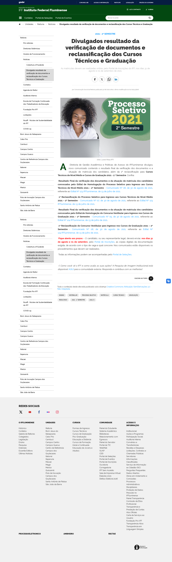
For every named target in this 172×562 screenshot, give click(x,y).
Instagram (57, 412)
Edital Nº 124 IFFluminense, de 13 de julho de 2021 (82, 220)
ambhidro (69, 534)
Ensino (61, 295)
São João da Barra (54, 484)
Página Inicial (20, 24)
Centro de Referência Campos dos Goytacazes (55, 451)
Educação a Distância (82, 439)
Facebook (39, 412)
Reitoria (40, 24)
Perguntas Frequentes (135, 470)
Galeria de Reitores (27, 434)
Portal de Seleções (44, 18)
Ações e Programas (135, 434)
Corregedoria (105, 467)
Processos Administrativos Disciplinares (133, 484)
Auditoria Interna (133, 439)
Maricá (48, 467)
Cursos (76, 422)
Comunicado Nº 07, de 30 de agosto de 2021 (103, 200)
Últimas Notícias (26, 453)
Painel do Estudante (108, 428)
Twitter (21, 412)
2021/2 (92, 300)
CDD (101, 453)
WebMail (103, 448)
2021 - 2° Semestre (78, 300)
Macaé (48, 462)
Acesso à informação (101, 2)
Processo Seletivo (89, 295)
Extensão (23, 448)
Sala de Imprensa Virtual (110, 473)
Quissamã (50, 470)
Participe (117, 2)
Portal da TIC (105, 445)
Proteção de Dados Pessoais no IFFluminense (134, 493)
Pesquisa (23, 445)
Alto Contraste (135, 9)
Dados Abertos (132, 473)
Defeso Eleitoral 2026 (108, 479)
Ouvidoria (103, 465)
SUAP (101, 451)
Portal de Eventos (63, 18)
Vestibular (73, 295)
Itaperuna (50, 459)
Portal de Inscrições (105, 242)
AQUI (70, 269)
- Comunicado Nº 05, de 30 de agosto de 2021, (115, 216)
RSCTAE (112, 534)
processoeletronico (30, 534)
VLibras (150, 9)
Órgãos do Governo (146, 2)
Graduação (133, 295)
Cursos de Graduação (82, 434)
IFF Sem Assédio (106, 470)
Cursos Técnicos (80, 431)
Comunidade (105, 422)
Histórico (22, 428)
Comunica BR (83, 2)
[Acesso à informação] (141, 547)
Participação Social (134, 437)
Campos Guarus (53, 445)
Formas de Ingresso (81, 428)
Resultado (63, 300)
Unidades (29, 24)
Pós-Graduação (79, 437)
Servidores (131, 456)
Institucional (131, 431)
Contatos (28, 18)
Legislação (130, 2)
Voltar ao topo (140, 278)
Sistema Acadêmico (108, 431)
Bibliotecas (104, 434)
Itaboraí (49, 456)
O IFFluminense (26, 422)
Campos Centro (52, 442)
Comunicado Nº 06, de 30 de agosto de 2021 (129, 188)
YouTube (30, 412)
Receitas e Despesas (135, 448)
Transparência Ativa (134, 524)
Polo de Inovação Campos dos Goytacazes (53, 476)
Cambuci (49, 439)
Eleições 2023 (105, 476)
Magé (48, 465)
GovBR (22, 2)
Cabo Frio (50, 437)
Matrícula (105, 295)
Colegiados (24, 437)
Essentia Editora (26, 451)
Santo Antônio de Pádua (56, 481)
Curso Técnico (118, 295)
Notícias (51, 24)
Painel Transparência (135, 498)
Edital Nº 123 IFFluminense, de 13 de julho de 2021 (95, 191)
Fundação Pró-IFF (134, 521)
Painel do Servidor (107, 442)
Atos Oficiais (131, 512)
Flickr (48, 412)
